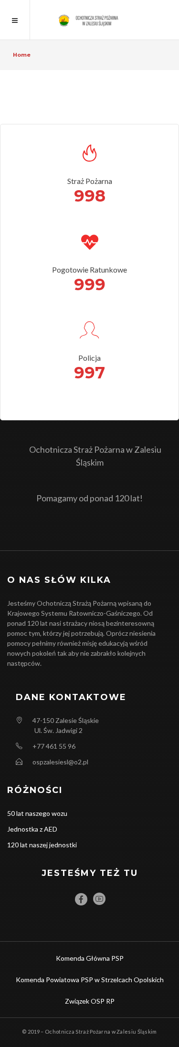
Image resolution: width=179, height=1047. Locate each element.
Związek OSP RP (90, 1001)
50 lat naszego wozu (37, 813)
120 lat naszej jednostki (42, 845)
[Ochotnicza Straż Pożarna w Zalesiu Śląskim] (89, 19)
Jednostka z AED (32, 829)
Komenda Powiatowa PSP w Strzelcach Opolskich (90, 980)
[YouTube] (99, 899)
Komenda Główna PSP (90, 958)
